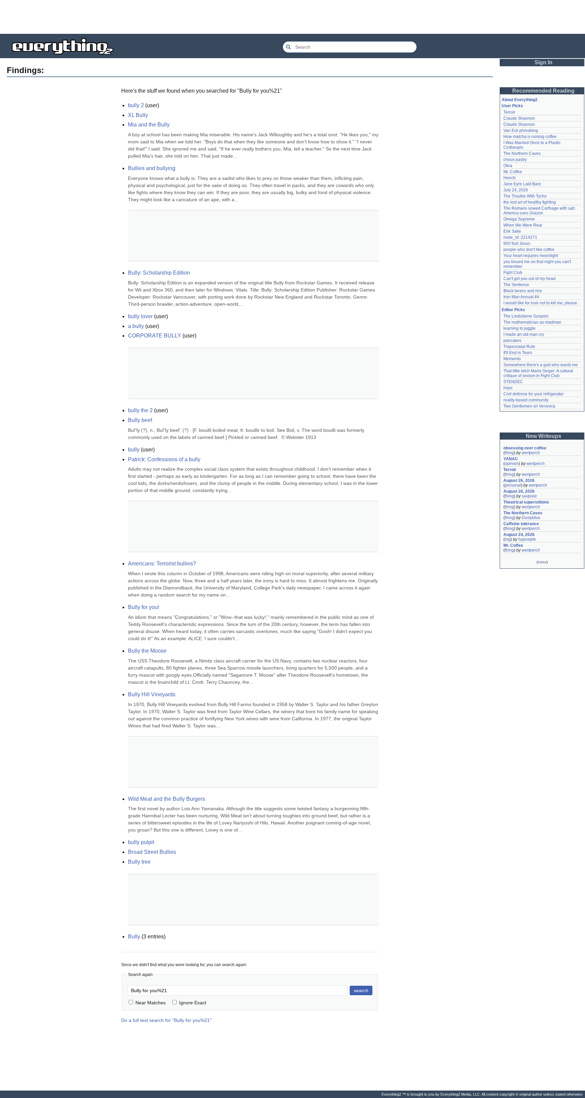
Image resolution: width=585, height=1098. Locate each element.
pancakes (512, 340)
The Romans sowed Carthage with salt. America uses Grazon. (539, 210)
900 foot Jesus (516, 243)
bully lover (140, 316)
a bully (136, 326)
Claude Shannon (519, 118)
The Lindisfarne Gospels (525, 316)
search (361, 990)
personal (513, 485)
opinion (512, 463)
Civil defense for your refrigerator (533, 394)
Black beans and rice (522, 290)
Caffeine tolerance (521, 523)
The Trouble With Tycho (525, 196)
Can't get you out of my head (529, 278)
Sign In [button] (543, 62)
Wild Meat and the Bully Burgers (166, 799)
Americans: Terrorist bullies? (162, 563)
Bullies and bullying (151, 168)
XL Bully (138, 115)
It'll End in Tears (517, 352)
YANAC (510, 459)
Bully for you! (143, 607)
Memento (512, 358)
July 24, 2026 (515, 190)
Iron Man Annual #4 (521, 297)
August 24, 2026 (519, 534)
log (508, 539)
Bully (134, 936)
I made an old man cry (523, 334)
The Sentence (516, 284)
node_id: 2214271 (520, 237)
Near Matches (150, 1002)
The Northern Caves (522, 153)
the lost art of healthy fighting (529, 202)
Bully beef (140, 420)
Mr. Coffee (512, 171)
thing (509, 452)
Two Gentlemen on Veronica (529, 406)
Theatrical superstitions (526, 502)
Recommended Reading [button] (543, 91)
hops (508, 388)
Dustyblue (531, 517)
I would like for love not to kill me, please (540, 303)
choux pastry (515, 159)
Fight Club (512, 272)
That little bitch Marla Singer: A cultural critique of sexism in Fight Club (538, 373)
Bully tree (139, 862)
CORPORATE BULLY (154, 335)
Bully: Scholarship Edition (159, 273)
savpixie (529, 496)
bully (133, 449)
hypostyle (527, 539)
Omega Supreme (519, 219)
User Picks (512, 105)
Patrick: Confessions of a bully (164, 459)
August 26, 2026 (519, 480)
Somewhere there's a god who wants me (540, 365)
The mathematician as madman (532, 322)
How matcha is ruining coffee (530, 136)
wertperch (531, 452)
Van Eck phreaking (520, 130)
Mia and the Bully (149, 124)
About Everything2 (520, 99)
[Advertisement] (292, 17)
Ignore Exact (192, 1002)
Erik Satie (512, 231)
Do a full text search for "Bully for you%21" (166, 1020)
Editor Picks (513, 309)
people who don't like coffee (529, 249)
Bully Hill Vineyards (151, 694)
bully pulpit (141, 842)
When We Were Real (522, 225)
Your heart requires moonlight (530, 255)
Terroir (509, 112)
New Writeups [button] (543, 436)
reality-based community (525, 400)
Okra (507, 165)
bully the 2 (140, 410)
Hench (509, 178)
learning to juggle (519, 328)
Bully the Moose (147, 651)
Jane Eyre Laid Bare (522, 184)
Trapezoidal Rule (519, 346)
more (542, 562)
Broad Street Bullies (152, 852)
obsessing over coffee (524, 448)
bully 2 (136, 105)
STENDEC (513, 381)
